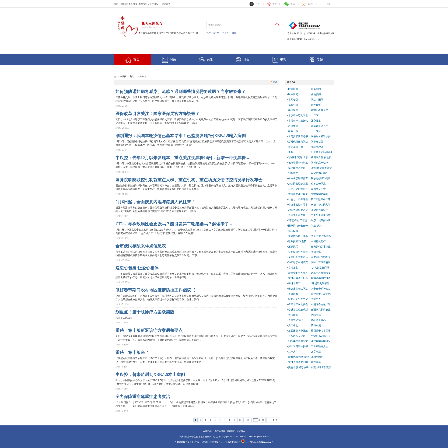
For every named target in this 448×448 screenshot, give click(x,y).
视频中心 (293, 105)
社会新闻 (316, 89)
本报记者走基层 (319, 110)
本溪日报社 (208, 431)
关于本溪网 (220, 431)
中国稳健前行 (318, 241)
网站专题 (316, 315)
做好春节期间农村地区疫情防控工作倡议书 (155, 290)
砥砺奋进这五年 (319, 126)
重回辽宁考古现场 (321, 330)
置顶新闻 (293, 315)
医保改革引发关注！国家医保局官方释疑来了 (157, 113)
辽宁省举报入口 (294, 33)
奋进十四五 (294, 283)
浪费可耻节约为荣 (321, 257)
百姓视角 (316, 105)
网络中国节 (317, 99)
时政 (173, 59)
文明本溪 (316, 252)
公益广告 (316, 299)
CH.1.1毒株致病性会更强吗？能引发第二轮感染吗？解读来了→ (174, 224)
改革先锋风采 (318, 183)
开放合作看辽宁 (319, 210)
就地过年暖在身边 (321, 278)
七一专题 (316, 131)
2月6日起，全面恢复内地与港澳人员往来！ (155, 202)
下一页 (271, 420)
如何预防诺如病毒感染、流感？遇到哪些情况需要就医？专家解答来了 (180, 91)
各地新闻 (316, 94)
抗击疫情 (293, 231)
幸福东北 (293, 267)
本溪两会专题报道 (321, 304)
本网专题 (293, 99)
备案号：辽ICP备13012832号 (227, 442)
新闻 (132, 76)
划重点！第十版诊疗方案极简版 (144, 312)
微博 (274, 4)
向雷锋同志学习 (319, 194)
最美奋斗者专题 (296, 215)
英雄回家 (293, 294)
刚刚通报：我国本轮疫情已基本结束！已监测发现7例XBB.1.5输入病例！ (182, 135)
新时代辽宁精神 (319, 162)
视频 (283, 59)
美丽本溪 (316, 325)
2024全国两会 (318, 357)
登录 (328, 4)
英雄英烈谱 (317, 147)
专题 (320, 59)
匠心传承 (316, 120)
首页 (136, 59)
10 (240, 420)
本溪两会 (316, 362)
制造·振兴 (316, 225)
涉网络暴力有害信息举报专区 (320, 33)
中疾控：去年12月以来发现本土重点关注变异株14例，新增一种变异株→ (182, 157)
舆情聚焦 (293, 110)
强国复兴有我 (295, 320)
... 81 (247, 420)
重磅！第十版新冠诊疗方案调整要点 (149, 330)
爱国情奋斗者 (318, 189)
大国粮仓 (293, 325)
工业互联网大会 (319, 346)
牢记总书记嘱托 (319, 173)
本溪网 (123, 76)
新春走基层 (317, 141)
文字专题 (316, 351)
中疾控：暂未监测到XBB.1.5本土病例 (150, 374)
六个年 (216, 33)
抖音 (257, 4)
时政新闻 (293, 89)
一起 (313, 231)
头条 (290, 152)
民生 (210, 59)
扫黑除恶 (293, 173)
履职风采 (293, 246)
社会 (246, 59)
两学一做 (293, 131)
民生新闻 (293, 94)
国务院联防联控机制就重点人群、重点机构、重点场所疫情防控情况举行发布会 (188, 179)
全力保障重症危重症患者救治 (142, 396)
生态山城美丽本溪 (321, 220)
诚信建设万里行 (296, 168)
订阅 (275, 82)
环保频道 (293, 126)
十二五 (314, 115)
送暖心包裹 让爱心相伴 (137, 268)
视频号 (310, 4)
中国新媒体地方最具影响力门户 (183, 32)
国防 (234, 33)
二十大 (225, 33)
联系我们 (231, 431)
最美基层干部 (295, 147)
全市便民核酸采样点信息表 (140, 246)
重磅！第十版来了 (132, 352)
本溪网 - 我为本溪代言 (115, 76)
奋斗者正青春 (318, 320)
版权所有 (241, 431)
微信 (292, 4)
